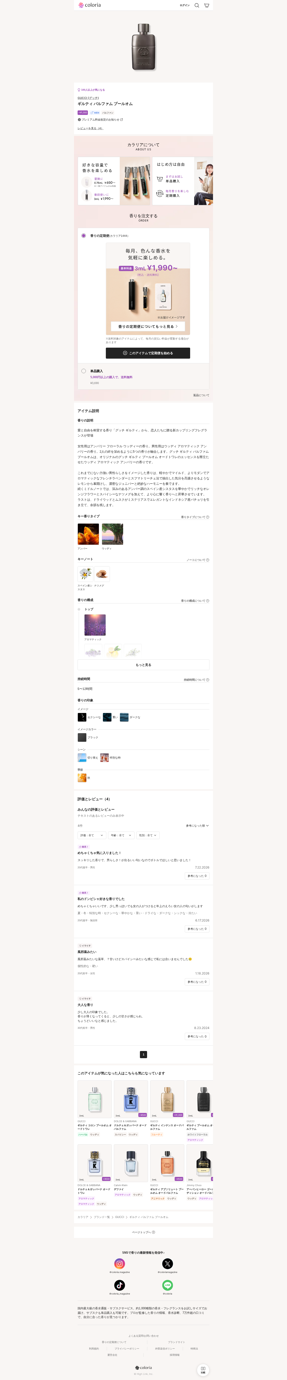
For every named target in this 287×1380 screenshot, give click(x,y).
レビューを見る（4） (91, 128)
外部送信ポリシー (165, 1348)
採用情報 (175, 1355)
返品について (201, 395)
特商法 (194, 1348)
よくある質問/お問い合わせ (143, 1335)
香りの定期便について (114, 1342)
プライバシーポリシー (127, 1348)
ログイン (185, 5)
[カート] (206, 5)
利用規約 (94, 1348)
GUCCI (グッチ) (88, 98)
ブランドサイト (176, 1342)
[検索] (196, 5)
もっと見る (143, 665)
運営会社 (112, 1355)
